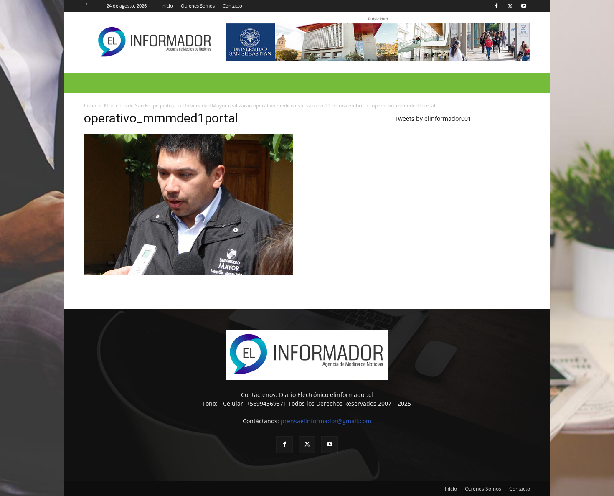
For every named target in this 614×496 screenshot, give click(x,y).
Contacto (232, 6)
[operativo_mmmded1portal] (188, 272)
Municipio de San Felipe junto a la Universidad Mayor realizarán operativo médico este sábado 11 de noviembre (234, 105)
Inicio (167, 6)
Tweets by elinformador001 (433, 118)
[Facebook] (496, 6)
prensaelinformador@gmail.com (326, 421)
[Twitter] (510, 6)
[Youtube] (524, 6)
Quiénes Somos (198, 6)
